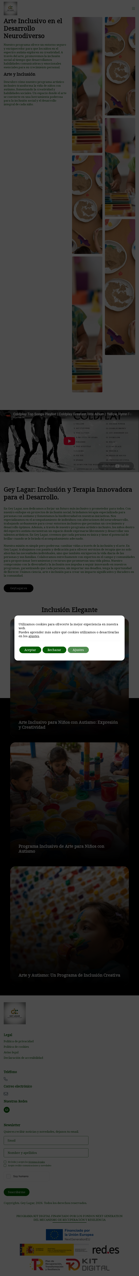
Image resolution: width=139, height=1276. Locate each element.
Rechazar (54, 650)
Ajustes (78, 650)
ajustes (33, 636)
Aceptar (30, 650)
